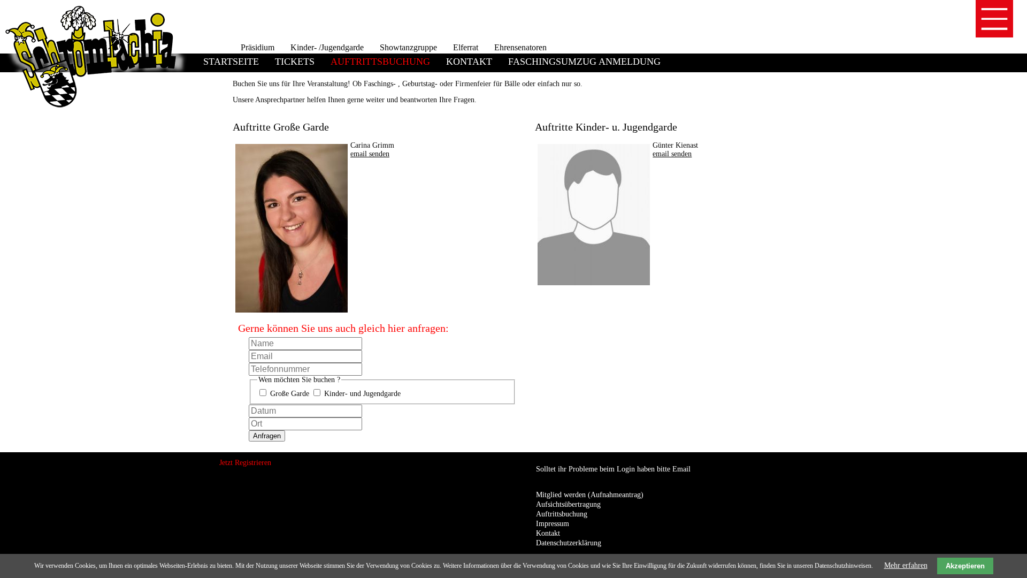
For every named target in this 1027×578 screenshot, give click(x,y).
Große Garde (289, 394)
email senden (369, 154)
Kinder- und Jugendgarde (362, 394)
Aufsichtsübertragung (568, 504)
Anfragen (267, 436)
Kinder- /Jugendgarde (327, 47)
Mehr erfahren (906, 565)
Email (681, 469)
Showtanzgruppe (408, 47)
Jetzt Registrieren (245, 463)
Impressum (552, 524)
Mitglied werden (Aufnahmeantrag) (589, 495)
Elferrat (465, 47)
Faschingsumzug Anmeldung (584, 61)
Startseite (231, 61)
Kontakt (469, 61)
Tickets (295, 61)
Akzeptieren (965, 566)
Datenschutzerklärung (568, 543)
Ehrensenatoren (520, 47)
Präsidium (257, 47)
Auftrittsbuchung (561, 514)
